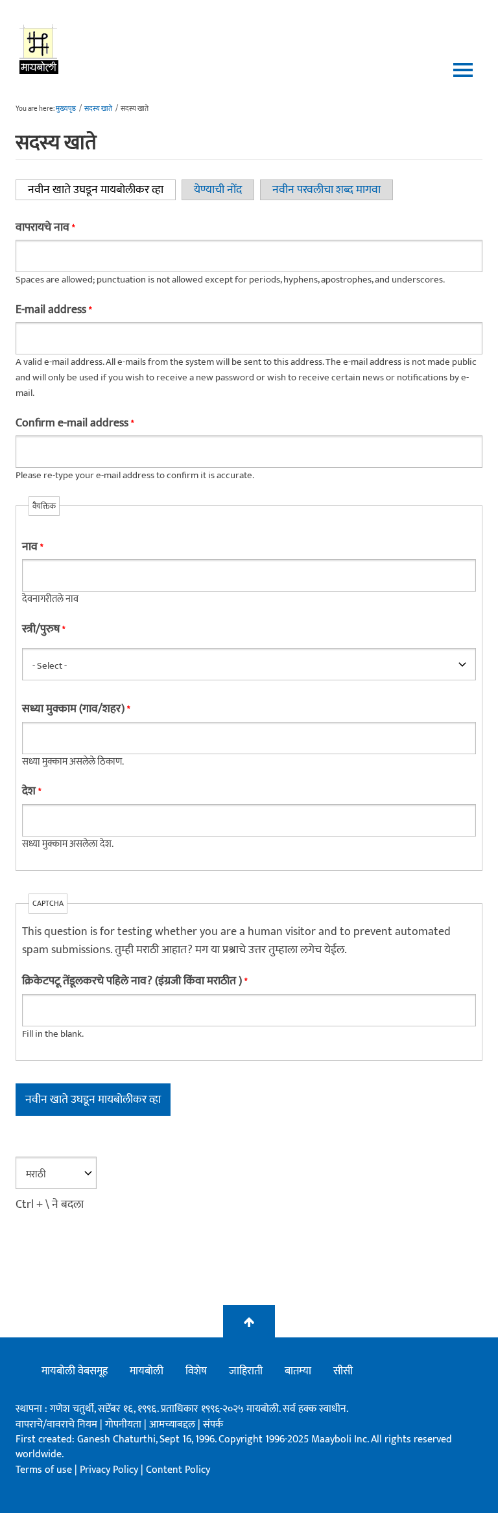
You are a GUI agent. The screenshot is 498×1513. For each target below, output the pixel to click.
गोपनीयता (124, 1424)
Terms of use (44, 1470)
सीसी (343, 1371)
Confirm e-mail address (75, 423)
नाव (32, 547)
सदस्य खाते (98, 109)
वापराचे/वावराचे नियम (56, 1424)
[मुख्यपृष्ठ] (39, 48)
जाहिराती (246, 1371)
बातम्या (298, 1371)
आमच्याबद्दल (173, 1424)
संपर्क (213, 1424)
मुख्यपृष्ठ (66, 109)
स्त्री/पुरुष (43, 629)
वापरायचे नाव (45, 227)
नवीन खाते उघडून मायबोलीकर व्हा (102, 190)
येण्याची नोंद (218, 190)
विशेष (196, 1371)
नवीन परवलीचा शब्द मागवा (326, 190)
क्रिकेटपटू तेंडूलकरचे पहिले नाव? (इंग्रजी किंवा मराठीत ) (134, 981)
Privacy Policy (110, 1470)
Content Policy (178, 1470)
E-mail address (53, 310)
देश (31, 791)
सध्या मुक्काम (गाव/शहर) (76, 709)
